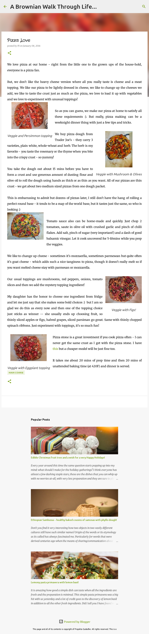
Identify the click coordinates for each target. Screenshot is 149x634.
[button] (9, 53)
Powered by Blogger (76, 621)
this (55, 349)
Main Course (16, 372)
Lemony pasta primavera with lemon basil (54, 582)
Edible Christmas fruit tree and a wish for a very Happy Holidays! (68, 457)
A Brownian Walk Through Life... (53, 6)
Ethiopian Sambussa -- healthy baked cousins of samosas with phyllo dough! (74, 520)
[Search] (144, 6)
